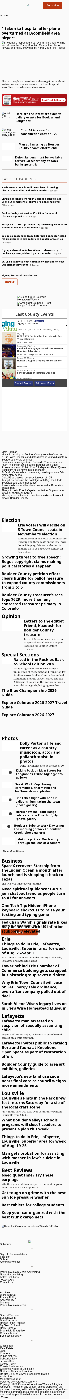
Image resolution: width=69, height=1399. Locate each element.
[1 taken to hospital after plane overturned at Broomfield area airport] (34, 59)
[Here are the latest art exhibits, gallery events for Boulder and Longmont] (7, 115)
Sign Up (9, 281)
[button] (65, 5)
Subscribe (53, 5)
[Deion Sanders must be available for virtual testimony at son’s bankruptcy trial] (7, 158)
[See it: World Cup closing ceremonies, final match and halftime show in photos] (7, 785)
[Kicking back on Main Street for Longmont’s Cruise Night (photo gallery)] (10, 772)
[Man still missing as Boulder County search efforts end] (8, 146)
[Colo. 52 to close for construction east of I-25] (9, 133)
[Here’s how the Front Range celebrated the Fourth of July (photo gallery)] (10, 813)
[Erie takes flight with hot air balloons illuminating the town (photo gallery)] (10, 799)
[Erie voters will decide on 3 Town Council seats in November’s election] (10, 527)
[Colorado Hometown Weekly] (33, 5)
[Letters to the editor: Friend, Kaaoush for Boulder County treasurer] (13, 625)
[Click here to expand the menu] (17, 1249)
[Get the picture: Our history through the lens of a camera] (8, 841)
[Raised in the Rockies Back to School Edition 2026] (7, 660)
